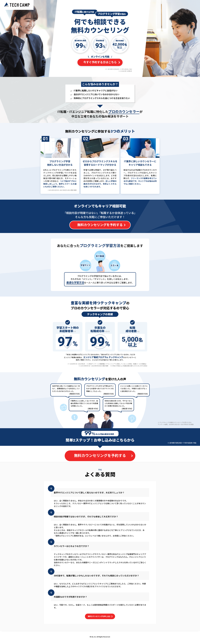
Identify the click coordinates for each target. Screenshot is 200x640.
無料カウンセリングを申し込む (99, 616)
